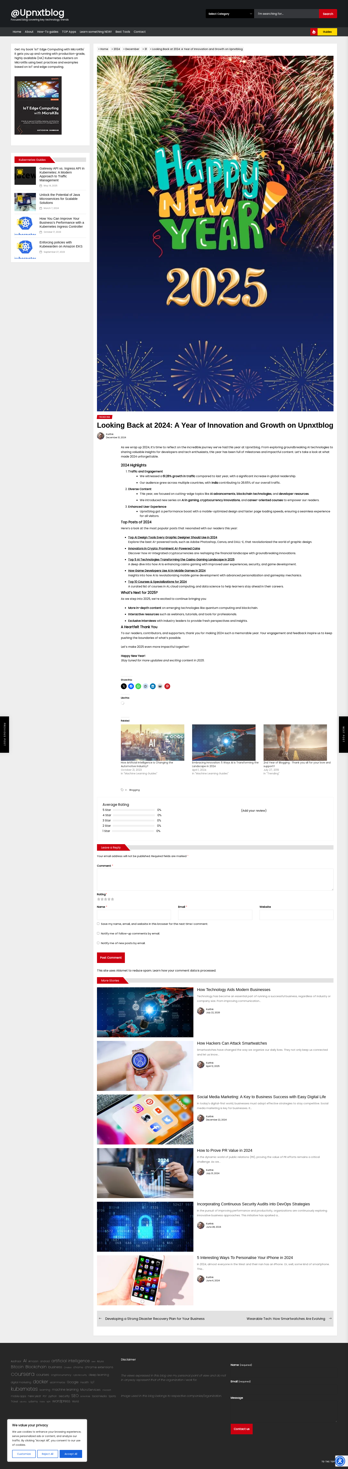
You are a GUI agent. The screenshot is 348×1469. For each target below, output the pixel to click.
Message (237, 1398)
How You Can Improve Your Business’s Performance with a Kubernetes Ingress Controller (62, 222)
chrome (78, 1367)
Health (84, 1382)
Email (182, 907)
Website (265, 907)
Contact (140, 32)
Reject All (47, 1454)
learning (45, 1390)
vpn (49, 1401)
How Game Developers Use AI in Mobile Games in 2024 (167, 571)
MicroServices (90, 1390)
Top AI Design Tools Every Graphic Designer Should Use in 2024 (172, 537)
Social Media (99, 1396)
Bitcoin (17, 1367)
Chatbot (68, 1367)
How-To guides (47, 32)
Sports (112, 1396)
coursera (22, 1374)
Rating (102, 894)
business (55, 1367)
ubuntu (23, 1401)
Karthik (109, 434)
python (53, 1396)
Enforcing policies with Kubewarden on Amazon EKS (61, 244)
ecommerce (57, 1382)
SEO (75, 1396)
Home (17, 32)
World (75, 1401)
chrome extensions (99, 1367)
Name (102, 907)
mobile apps (18, 1396)
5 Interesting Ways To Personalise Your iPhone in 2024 (245, 1257)
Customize (24, 1454)
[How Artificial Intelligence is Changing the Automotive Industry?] (155, 742)
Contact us (242, 1429)
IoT (92, 1382)
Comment (105, 866)
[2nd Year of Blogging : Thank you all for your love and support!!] (297, 742)
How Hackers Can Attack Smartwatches (232, 1043)
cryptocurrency (61, 1375)
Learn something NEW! (96, 32)
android (45, 1361)
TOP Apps (69, 32)
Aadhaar (16, 1361)
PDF (45, 1396)
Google (72, 1382)
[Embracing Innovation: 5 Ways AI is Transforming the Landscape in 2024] (226, 742)
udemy (33, 1401)
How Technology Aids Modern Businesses (233, 989)
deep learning (99, 1375)
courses (42, 1374)
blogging (134, 789)
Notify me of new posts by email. (123, 943)
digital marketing (21, 1382)
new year (34, 1396)
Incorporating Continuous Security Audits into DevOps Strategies (253, 1204)
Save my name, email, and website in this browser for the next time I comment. (154, 924)
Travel (14, 1401)
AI (25, 1361)
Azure (100, 1361)
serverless (85, 1396)
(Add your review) (254, 811)
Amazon (33, 1361)
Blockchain (36, 1367)
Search (328, 14)
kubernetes (24, 1389)
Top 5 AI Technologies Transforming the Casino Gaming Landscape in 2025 (181, 559)
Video (42, 1401)
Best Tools (122, 32)
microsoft (106, 1390)
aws (93, 1361)
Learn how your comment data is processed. (184, 970)
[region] (47, 1440)
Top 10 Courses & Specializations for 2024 (157, 582)
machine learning (65, 1389)
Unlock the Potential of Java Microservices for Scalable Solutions (60, 198)
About (29, 32)
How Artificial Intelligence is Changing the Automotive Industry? (147, 764)
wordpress (61, 1401)
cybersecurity (80, 1375)
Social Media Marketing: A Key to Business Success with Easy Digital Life (261, 1097)
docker (40, 1381)
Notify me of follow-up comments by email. (130, 933)
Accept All (71, 1454)
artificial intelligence (70, 1361)
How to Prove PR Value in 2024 (224, 1150)
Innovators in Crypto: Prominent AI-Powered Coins (164, 548)
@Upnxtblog (37, 12)
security (64, 1396)
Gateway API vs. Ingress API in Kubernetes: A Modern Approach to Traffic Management (62, 174)
